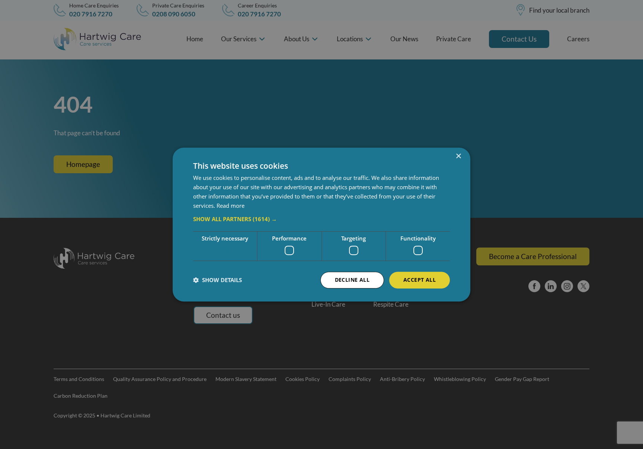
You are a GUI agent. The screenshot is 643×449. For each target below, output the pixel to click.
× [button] (458, 156)
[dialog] (321, 224)
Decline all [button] (352, 279)
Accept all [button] (419, 279)
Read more (230, 205)
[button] (321, 219)
